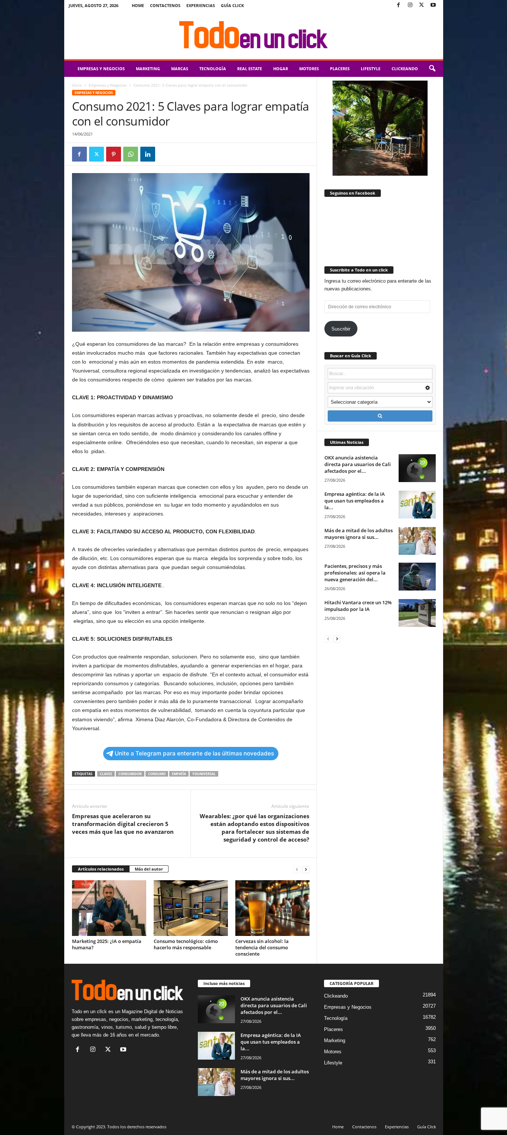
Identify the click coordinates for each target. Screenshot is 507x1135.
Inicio (77, 85)
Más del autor (149, 869)
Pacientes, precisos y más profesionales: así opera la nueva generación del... (355, 573)
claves (106, 773)
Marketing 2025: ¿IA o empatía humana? (106, 944)
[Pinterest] (113, 154)
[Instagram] (410, 5)
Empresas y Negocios (101, 68)
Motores (309, 68)
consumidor (130, 773)
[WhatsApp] (130, 154)
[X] (421, 5)
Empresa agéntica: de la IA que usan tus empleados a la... (354, 501)
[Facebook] (398, 5)
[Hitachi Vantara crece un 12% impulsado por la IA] (417, 613)
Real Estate (249, 68)
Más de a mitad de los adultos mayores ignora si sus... (358, 533)
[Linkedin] (147, 154)
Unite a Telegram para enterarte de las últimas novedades (194, 753)
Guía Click (232, 5)
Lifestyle (370, 68)
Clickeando (405, 68)
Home (138, 5)
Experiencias (200, 5)
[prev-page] (297, 869)
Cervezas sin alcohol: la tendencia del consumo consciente (262, 947)
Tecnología (212, 68)
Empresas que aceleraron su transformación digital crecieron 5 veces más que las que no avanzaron (123, 823)
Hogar (280, 68)
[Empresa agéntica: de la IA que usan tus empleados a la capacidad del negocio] (417, 504)
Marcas (179, 68)
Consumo (157, 773)
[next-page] (306, 869)
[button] (432, 69)
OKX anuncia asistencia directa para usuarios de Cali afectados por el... (357, 464)
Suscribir (340, 329)
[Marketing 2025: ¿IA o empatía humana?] (109, 908)
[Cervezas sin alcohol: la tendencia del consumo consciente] (272, 908)
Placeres (340, 68)
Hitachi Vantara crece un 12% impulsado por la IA (358, 605)
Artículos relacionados (101, 869)
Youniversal (204, 773)
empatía (179, 773)
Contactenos (165, 5)
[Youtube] (433, 5)
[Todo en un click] (253, 35)
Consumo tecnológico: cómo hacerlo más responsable (186, 944)
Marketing (148, 68)
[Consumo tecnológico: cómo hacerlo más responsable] (191, 908)
